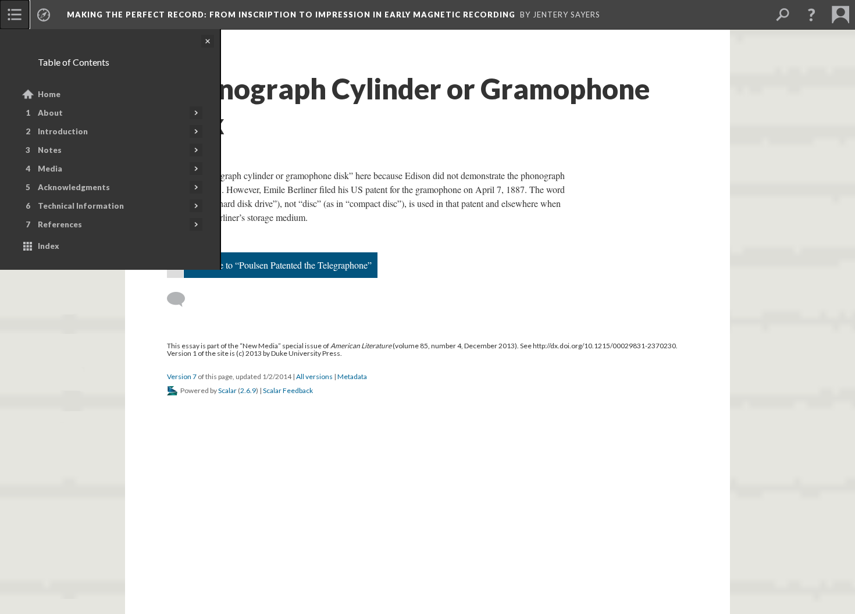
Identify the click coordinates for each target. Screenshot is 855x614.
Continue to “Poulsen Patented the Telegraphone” (281, 265)
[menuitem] (14, 14)
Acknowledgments (74, 187)
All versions (314, 376)
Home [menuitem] (49, 94)
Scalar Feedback (288, 390)
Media (50, 168)
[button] (811, 14)
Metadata (352, 376)
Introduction (63, 131)
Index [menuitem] (48, 246)
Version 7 (182, 376)
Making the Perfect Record (291, 14)
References (60, 224)
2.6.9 (248, 390)
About (50, 112)
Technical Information (81, 205)
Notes (50, 150)
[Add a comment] (181, 299)
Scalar (227, 390)
